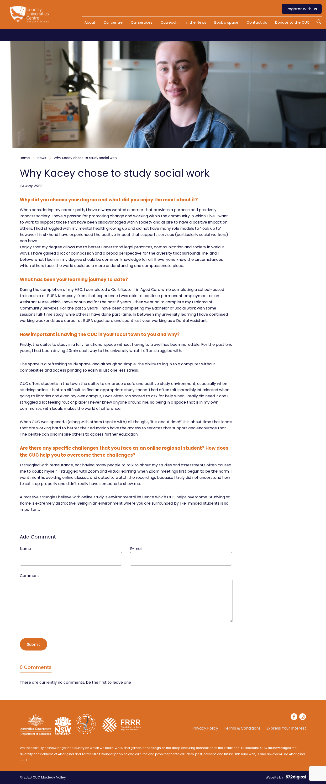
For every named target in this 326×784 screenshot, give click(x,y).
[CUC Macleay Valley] (30, 16)
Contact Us (257, 22)
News (41, 157)
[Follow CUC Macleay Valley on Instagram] (302, 717)
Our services (141, 22)
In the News (196, 22)
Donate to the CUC (292, 22)
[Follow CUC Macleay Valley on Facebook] (294, 717)
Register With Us (301, 9)
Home (25, 157)
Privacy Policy (205, 728)
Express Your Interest (286, 728)
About (89, 22)
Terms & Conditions (242, 728)
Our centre (113, 22)
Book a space (226, 22)
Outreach (169, 22)
